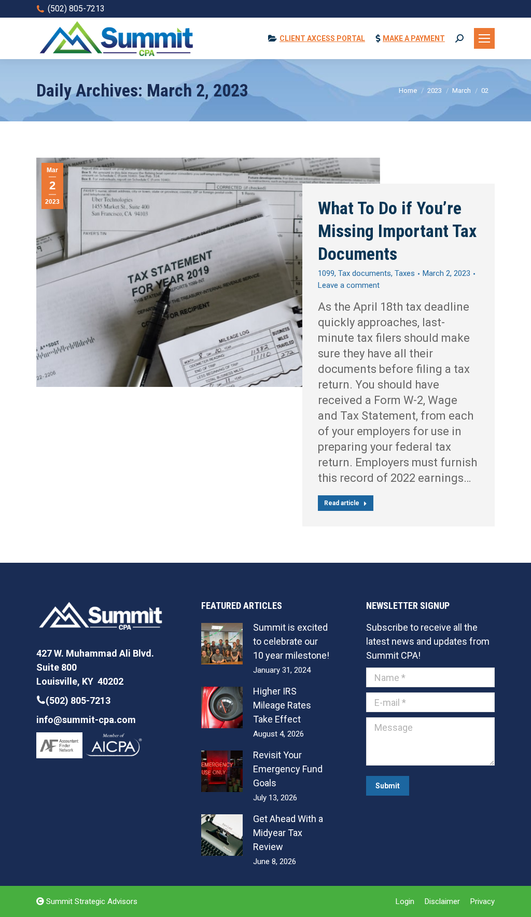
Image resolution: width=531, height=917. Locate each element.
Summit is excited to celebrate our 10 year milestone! (291, 641)
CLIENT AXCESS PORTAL (322, 38)
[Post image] (222, 643)
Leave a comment (349, 285)
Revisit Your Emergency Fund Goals (288, 768)
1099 (326, 273)
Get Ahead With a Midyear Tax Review (288, 832)
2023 (434, 90)
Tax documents (364, 273)
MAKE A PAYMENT (414, 38)
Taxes (405, 273)
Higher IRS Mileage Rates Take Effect (282, 705)
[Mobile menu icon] (484, 38)
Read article (341, 503)
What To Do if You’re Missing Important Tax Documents (397, 231)
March (461, 90)
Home (408, 90)
